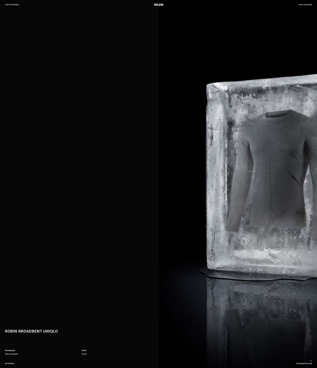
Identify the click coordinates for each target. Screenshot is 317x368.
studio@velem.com (304, 363)
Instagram (9, 363)
